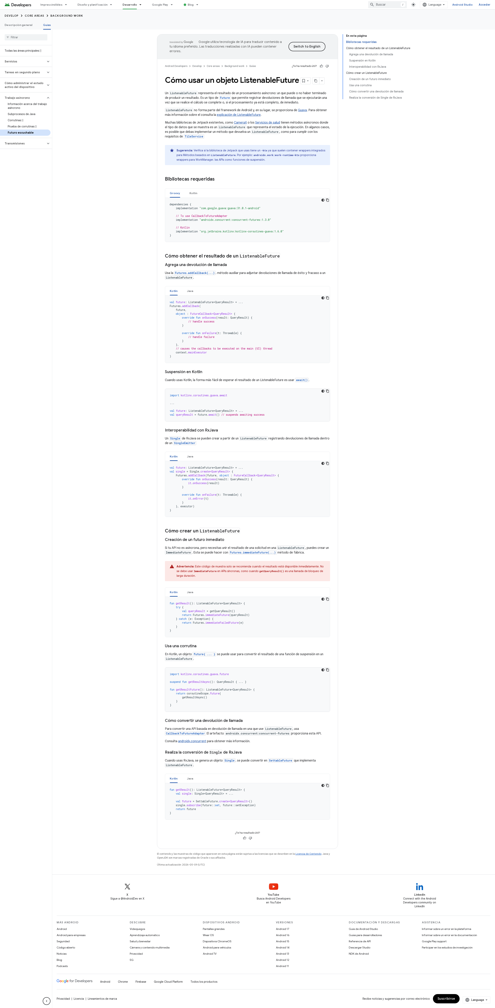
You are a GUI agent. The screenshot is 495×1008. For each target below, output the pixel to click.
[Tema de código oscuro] (323, 200)
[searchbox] (26, 37)
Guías (47, 25)
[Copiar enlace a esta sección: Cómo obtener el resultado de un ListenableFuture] (284, 256)
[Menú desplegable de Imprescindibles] (67, 4)
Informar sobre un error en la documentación (449, 935)
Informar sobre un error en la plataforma (446, 929)
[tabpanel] (247, 220)
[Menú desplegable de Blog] (199, 4)
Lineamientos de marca (102, 998)
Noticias (62, 953)
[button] (23, 61)
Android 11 (282, 966)
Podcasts (62, 966)
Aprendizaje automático (145, 935)
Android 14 (282, 947)
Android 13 (282, 953)
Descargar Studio (359, 947)
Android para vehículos (217, 947)
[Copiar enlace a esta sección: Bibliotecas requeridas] (218, 179)
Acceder (484, 4)
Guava (302, 110)
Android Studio (462, 4)
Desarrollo (130, 4)
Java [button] (190, 291)
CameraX (240, 123)
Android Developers (176, 66)
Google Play (160, 4)
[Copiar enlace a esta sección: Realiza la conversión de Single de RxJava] (245, 752)
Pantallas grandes (213, 929)
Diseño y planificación (93, 4)
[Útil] (321, 66)
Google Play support (434, 941)
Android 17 (282, 929)
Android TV (210, 953)
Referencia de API (360, 941)
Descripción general (18, 25)
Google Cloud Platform (168, 981)
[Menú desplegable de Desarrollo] (142, 4)
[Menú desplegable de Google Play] (173, 4)
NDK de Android (359, 953)
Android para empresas (71, 935)
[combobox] (387, 4)
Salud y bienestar (140, 941)
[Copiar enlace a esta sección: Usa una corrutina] (200, 646)
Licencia (79, 998)
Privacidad (136, 953)
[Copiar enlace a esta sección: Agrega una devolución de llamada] (231, 265)
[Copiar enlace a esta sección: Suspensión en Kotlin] (206, 372)
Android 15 (282, 941)
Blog (191, 4)
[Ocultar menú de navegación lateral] (46, 1001)
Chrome (123, 981)
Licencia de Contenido (308, 853)
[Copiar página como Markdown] (315, 81)
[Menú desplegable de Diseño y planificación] (113, 4)
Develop (12, 15)
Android (62, 929)
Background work (66, 15)
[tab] (175, 193)
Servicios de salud (267, 123)
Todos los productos (203, 981)
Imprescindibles (51, 4)
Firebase (141, 981)
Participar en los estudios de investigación (447, 947)
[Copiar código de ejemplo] (327, 200)
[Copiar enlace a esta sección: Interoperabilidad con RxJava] (222, 430)
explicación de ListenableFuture (239, 115)
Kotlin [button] (193, 193)
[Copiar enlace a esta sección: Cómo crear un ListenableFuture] (244, 531)
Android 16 (282, 935)
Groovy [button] (175, 193)
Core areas (34, 15)
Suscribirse (446, 999)
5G (132, 960)
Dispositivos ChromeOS (217, 941)
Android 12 (282, 960)
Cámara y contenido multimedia (150, 947)
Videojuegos (137, 929)
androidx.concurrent (192, 741)
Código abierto (66, 947)
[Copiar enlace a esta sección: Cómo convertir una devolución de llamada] (246, 721)
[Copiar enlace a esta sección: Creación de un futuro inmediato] (228, 540)
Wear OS (208, 935)
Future (225, 98)
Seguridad (63, 941)
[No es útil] (327, 66)
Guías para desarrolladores (365, 935)
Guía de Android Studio (363, 929)
